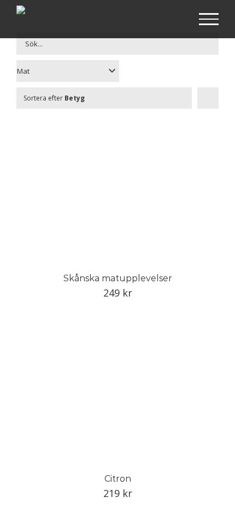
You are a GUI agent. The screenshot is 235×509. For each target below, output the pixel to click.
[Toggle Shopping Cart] (173, 20)
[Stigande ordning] (208, 98)
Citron (117, 479)
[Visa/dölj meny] (209, 19)
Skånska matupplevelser (117, 278)
